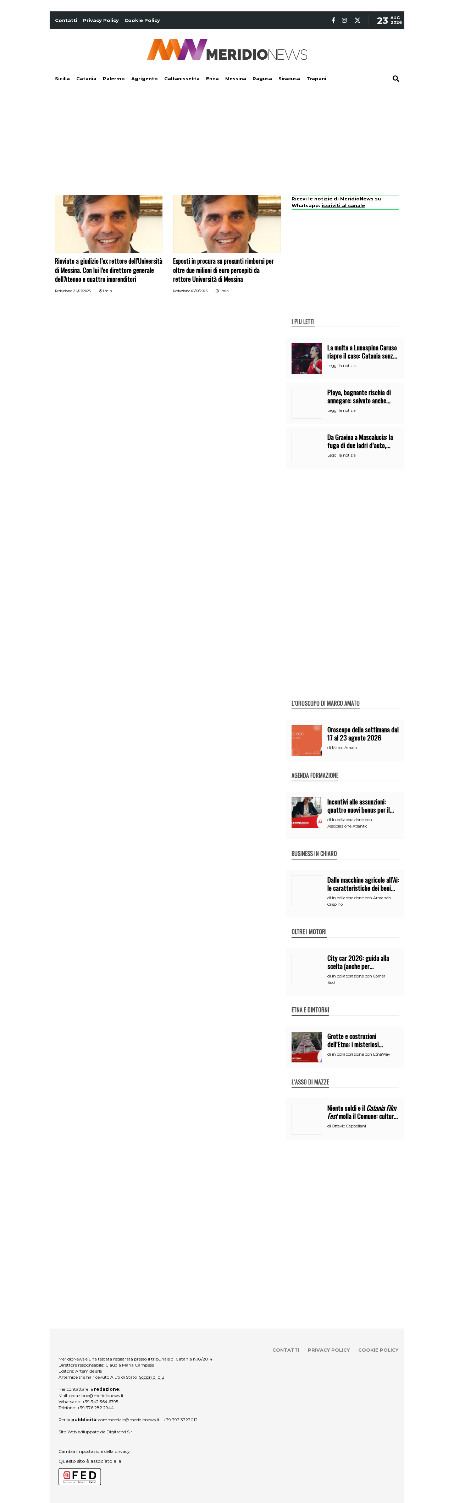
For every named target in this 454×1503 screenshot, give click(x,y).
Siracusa (289, 78)
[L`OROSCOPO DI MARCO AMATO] (326, 696)
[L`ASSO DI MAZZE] (310, 1074)
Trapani (316, 78)
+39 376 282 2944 (95, 1407)
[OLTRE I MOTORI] (309, 924)
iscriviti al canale (343, 205)
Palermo (114, 78)
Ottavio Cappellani (349, 1126)
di (329, 747)
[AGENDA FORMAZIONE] (315, 768)
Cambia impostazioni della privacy (94, 1451)
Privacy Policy (101, 20)
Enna (212, 78)
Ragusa (262, 78)
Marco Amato (344, 747)
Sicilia (62, 78)
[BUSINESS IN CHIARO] (314, 846)
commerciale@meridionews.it (129, 1419)
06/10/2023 (199, 291)
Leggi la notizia (341, 365)
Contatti (66, 20)
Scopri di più (151, 1377)
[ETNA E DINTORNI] (310, 1002)
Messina (235, 78)
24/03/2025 (82, 291)
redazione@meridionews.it (96, 1395)
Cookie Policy (142, 20)
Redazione (63, 291)
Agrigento (144, 78)
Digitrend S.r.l (120, 1431)
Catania (86, 78)
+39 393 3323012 (181, 1419)
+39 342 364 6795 (100, 1401)
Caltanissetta (182, 78)
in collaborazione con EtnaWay (361, 1054)
